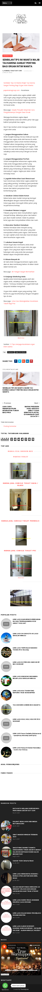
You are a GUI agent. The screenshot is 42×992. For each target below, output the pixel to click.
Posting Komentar (10, 426)
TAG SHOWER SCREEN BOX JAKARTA (26, 705)
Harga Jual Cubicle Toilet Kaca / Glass (20, 484)
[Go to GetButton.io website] (5, 989)
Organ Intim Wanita (20, 352)
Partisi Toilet (20, 457)
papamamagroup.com (12, 90)
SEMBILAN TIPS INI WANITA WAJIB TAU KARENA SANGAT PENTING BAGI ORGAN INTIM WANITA (20, 390)
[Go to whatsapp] (5, 985)
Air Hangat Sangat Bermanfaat (23, 272)
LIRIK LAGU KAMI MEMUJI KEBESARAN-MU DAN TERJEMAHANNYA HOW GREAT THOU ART (27, 621)
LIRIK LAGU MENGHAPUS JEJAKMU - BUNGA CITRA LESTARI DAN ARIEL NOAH (26, 876)
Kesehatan (7, 56)
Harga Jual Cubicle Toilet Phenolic (20, 521)
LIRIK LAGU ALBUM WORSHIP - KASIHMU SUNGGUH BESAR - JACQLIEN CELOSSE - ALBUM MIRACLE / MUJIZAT (27, 928)
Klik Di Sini (21, 338)
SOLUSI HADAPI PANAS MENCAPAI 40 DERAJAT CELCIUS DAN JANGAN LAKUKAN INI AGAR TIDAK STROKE (26, 889)
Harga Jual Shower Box (20, 451)
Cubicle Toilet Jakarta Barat (23, 861)
